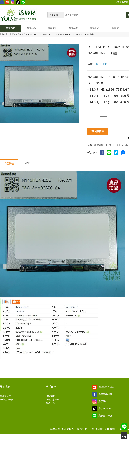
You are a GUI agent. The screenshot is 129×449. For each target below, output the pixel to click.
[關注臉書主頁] (94, 394)
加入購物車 (97, 131)
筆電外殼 (73, 28)
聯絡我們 (50, 395)
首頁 (12, 34)
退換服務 (50, 403)
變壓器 (115, 28)
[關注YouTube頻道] (94, 387)
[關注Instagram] (94, 401)
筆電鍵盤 (31, 28)
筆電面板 (10, 28)
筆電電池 (52, 28)
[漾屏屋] (23, 15)
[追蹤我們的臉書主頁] (2, 2)
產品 (18, 34)
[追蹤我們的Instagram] (12, 2)
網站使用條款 (6, 399)
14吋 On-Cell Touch (117, 145)
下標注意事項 (52, 399)
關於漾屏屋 (5, 395)
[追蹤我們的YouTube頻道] (7, 2)
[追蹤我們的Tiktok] (18, 2)
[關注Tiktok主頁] (94, 408)
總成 (23, 34)
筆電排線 (94, 28)
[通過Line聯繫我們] (23, 2)
